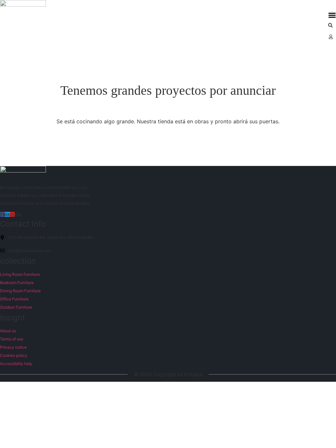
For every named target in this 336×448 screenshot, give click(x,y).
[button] (332, 15)
